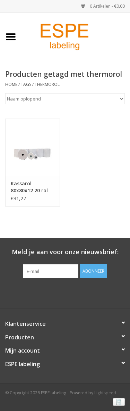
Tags (26, 84)
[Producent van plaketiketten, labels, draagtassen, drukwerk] (75, 36)
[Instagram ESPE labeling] (77, 292)
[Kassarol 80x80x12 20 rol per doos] (32, 147)
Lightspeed (105, 393)
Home (11, 84)
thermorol (47, 84)
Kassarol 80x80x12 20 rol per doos (29, 187)
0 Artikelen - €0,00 (107, 6)
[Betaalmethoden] (118, 401)
